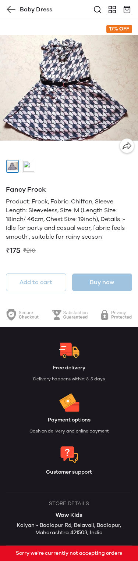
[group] (69, 88)
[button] (12, 166)
